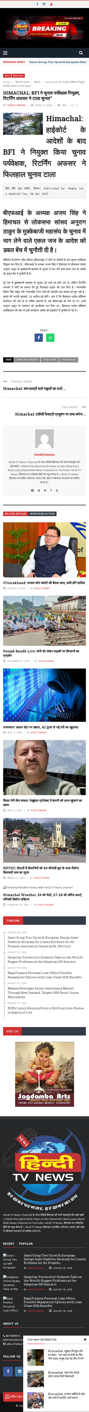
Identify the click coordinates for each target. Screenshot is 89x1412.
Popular (26, 1244)
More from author (42, 513)
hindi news (49, 359)
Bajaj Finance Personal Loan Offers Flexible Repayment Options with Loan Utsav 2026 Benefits (53, 1302)
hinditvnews (16, 105)
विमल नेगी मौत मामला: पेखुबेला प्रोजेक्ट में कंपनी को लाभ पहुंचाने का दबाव (42, 802)
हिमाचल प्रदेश (18, 75)
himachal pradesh (27, 359)
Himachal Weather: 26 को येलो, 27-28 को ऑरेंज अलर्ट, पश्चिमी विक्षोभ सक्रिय (42, 897)
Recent (8, 1244)
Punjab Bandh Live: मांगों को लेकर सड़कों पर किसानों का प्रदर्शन (41, 653)
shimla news (68, 359)
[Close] (85, 1339)
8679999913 (13, 1336)
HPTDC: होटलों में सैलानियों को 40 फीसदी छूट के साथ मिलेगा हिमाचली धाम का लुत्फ (41, 870)
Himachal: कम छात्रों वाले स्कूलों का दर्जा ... (34, 388)
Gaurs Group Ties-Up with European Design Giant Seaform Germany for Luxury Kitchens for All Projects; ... (55, 1259)
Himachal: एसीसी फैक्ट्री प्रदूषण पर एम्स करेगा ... (50, 414)
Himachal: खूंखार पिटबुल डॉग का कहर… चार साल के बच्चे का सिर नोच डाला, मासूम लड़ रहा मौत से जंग (66, 1354)
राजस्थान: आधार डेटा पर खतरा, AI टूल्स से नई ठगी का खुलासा (40, 727)
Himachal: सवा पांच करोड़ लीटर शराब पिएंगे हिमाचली (63, 1374)
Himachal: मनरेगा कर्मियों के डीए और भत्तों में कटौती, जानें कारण (66, 1396)
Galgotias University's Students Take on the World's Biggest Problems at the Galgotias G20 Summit (53, 1280)
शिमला (7, 75)
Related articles (15, 513)
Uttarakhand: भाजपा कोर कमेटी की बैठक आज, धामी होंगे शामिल (44, 583)
